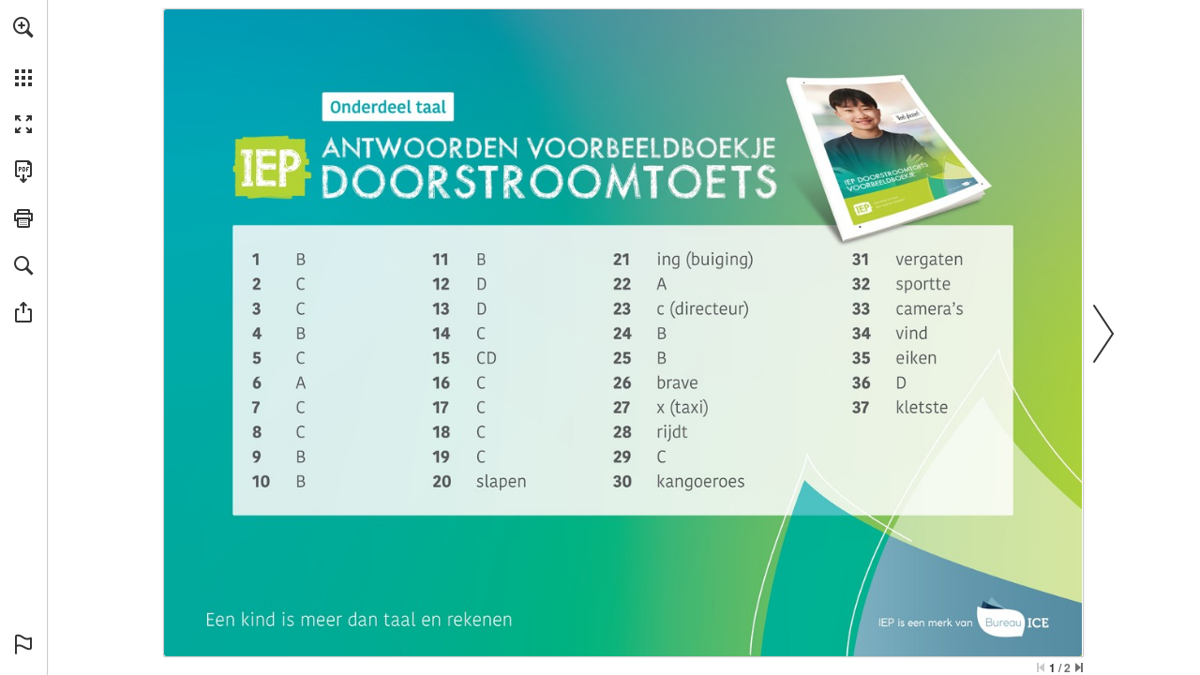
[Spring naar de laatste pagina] (1079, 667)
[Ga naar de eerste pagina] (1040, 667)
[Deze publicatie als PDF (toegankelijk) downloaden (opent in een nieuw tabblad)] (23, 171)
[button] (23, 27)
